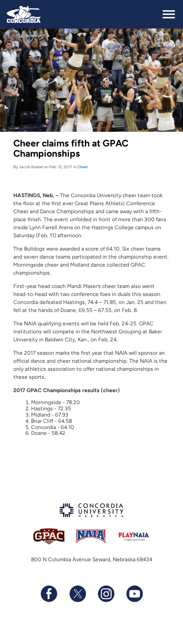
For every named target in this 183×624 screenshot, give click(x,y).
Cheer (82, 166)
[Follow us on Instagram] (106, 593)
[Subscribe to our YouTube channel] (134, 593)
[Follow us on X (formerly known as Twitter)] (77, 593)
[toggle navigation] (169, 14)
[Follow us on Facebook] (49, 593)
